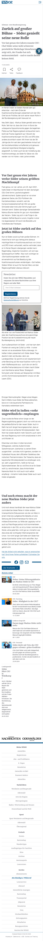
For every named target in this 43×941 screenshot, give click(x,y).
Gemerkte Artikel (21, 771)
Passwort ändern (21, 775)
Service (21, 870)
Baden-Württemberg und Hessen (21, 805)
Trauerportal (21, 898)
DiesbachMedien (21, 914)
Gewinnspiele (21, 860)
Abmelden (21, 779)
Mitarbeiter (21, 922)
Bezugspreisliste (21, 926)
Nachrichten (21, 785)
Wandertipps (21, 844)
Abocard (21, 886)
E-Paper (21, 763)
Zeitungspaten (21, 918)
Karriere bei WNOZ (21, 930)
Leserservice (21, 882)
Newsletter (21, 767)
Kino (21, 852)
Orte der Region (21, 797)
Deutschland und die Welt (21, 809)
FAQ (21, 910)
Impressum (9, 936)
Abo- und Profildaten (21, 759)
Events (21, 836)
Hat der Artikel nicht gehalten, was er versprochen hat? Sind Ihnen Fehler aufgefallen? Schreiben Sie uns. (21, 554)
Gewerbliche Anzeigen (21, 890)
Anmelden (21, 751)
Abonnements (21, 874)
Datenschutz (17, 936)
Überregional (21, 827)
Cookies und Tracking (31, 936)
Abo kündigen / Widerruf (21, 878)
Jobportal (21, 902)
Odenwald (21, 793)
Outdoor (21, 856)
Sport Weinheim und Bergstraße (21, 818)
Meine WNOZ (21, 747)
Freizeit (21, 832)
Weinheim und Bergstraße (21, 789)
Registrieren (21, 755)
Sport (21, 815)
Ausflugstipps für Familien (21, 848)
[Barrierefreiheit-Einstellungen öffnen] (39, 51)
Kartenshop (21, 840)
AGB (22, 936)
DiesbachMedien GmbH (21, 934)
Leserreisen (21, 864)
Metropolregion (21, 801)
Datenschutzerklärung (11, 300)
